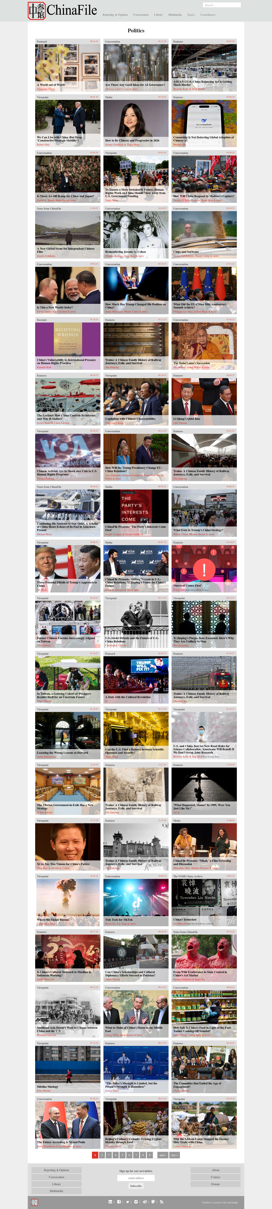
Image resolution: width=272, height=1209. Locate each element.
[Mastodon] (153, 1201)
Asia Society (232, 1202)
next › (163, 1155)
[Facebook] (119, 1201)
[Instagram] (136, 1201)
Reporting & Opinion (115, 14)
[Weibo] (144, 1201)
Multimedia (175, 14)
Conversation (141, 14)
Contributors (207, 14)
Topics (191, 14)
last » (175, 1155)
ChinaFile (64, 11)
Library (158, 14)
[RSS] (161, 1201)
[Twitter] (127, 1201)
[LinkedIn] (110, 1201)
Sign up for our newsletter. (136, 1171)
